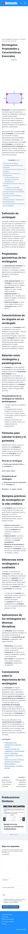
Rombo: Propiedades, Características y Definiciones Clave (14, 755)
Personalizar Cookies (8, 921)
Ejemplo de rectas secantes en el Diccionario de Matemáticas (14, 826)
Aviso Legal (5, 917)
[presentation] (14, 813)
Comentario (6, 854)
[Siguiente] (23, 819)
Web (4, 895)
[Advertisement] (14, 21)
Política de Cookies (7, 914)
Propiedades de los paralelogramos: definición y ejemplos (13, 745)
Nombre (6, 880)
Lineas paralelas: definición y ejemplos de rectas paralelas (21, 782)
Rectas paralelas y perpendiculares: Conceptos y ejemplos (14, 766)
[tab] (10, 834)
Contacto (4, 924)
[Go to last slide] (4, 819)
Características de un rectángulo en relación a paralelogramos (12, 179)
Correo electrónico (9, 887)
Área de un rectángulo (12, 187)
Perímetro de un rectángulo (14, 189)
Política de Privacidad (8, 919)
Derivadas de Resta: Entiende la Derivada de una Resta (7, 782)
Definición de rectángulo (10, 163)
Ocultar (17, 160)
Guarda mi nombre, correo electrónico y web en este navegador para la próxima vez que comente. (14, 901)
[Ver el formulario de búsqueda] (24, 3)
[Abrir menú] (21, 3)
